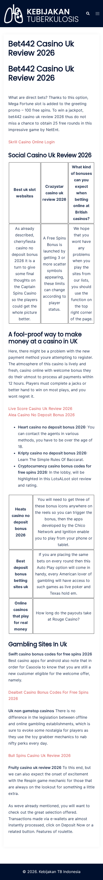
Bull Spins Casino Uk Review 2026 (39, 755)
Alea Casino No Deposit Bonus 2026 (41, 414)
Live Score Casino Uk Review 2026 (40, 408)
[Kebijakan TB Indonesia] (41, 13)
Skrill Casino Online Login (31, 141)
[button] (88, 13)
